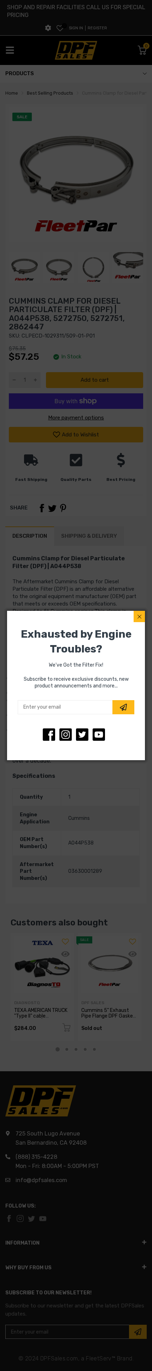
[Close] (139, 616)
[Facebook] (49, 734)
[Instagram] (82, 734)
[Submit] (123, 707)
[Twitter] (65, 734)
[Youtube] (99, 734)
